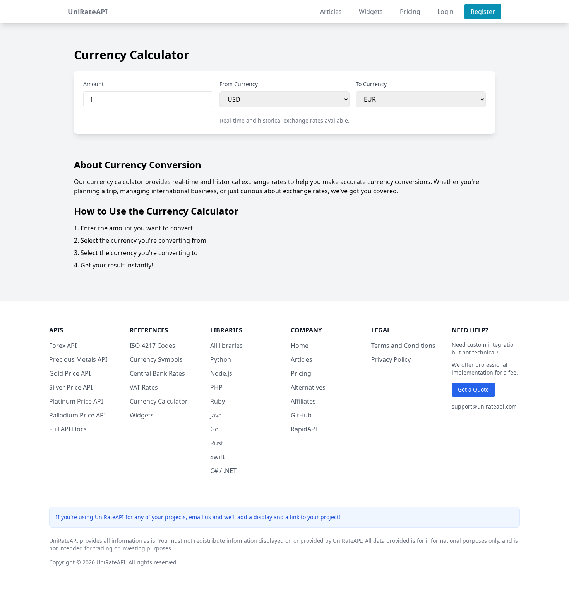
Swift (217, 457)
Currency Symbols (156, 359)
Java (216, 415)
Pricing (410, 11)
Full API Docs (68, 429)
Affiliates (303, 401)
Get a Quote (473, 389)
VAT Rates (144, 387)
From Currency (238, 84)
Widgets (371, 11)
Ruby (217, 401)
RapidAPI (304, 429)
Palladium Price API (77, 415)
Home (299, 345)
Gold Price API (70, 373)
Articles (331, 11)
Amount (93, 84)
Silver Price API (71, 387)
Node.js (221, 373)
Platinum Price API (76, 401)
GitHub (301, 415)
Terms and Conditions (403, 345)
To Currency (371, 84)
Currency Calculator (159, 401)
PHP (216, 387)
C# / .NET (223, 471)
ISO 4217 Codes (152, 345)
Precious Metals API (78, 359)
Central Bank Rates (157, 373)
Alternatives (308, 387)
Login (445, 11)
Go (214, 429)
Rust (216, 443)
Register (483, 11)
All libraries (226, 345)
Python (220, 359)
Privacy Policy (391, 359)
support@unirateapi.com (484, 406)
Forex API (63, 345)
